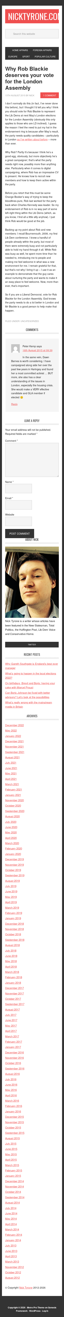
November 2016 (14, 1057)
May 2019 (11, 897)
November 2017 (14, 993)
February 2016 (13, 1106)
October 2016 (13, 1063)
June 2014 (11, 1213)
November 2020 (14, 800)
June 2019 (11, 891)
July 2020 (10, 822)
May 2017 (11, 1025)
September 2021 (14, 752)
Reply (14, 404)
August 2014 (12, 1202)
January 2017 (13, 1047)
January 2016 (13, 1111)
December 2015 (14, 1116)
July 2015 (10, 1143)
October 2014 (13, 1192)
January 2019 (13, 918)
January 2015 (13, 1175)
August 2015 (12, 1138)
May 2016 (11, 1090)
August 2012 (12, 1277)
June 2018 (11, 956)
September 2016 (14, 1068)
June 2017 (11, 1020)
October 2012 (13, 1272)
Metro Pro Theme (35, 1307)
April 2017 (11, 1031)
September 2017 (14, 1004)
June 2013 (11, 1251)
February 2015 (13, 1170)
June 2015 (11, 1149)
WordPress (35, 1310)
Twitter (32, 644)
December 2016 (14, 1052)
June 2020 (11, 827)
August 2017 (12, 1009)
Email (9, 498)
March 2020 (12, 843)
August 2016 (12, 1074)
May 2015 (11, 1154)
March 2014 (12, 1229)
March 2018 (12, 972)
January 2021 (13, 795)
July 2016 (10, 1079)
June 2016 (11, 1084)
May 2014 (11, 1218)
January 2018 (13, 982)
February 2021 (13, 789)
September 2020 (14, 811)
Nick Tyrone (26, 1287)
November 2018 (14, 929)
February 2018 (13, 977)
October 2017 (13, 999)
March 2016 (12, 1100)
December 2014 (14, 1181)
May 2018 (11, 961)
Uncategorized (30, 320)
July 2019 (10, 886)
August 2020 (12, 816)
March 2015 (12, 1165)
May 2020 (11, 832)
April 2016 (11, 1095)
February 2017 (13, 1041)
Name (9, 482)
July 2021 (10, 762)
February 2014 (13, 1234)
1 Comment (49, 95)
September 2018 (14, 940)
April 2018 (11, 966)
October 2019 (13, 870)
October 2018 (13, 934)
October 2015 (13, 1127)
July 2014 (10, 1208)
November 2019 (14, 864)
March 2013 (12, 1261)
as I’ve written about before (32, 139)
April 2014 (11, 1224)
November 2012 (14, 1267)
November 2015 (14, 1122)
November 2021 (14, 746)
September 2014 (14, 1197)
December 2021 (14, 741)
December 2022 (14, 725)
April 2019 (11, 902)
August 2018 (12, 945)
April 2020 (11, 838)
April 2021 (11, 779)
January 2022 (13, 736)
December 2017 (14, 988)
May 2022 (11, 730)
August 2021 (12, 757)
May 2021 (11, 773)
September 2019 (14, 875)
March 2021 (12, 784)
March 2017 (12, 1036)
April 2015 (11, 1159)
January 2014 (13, 1240)
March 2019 (12, 907)
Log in (45, 1310)
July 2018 (10, 950)
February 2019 (13, 913)
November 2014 (14, 1186)
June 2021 (11, 768)
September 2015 (14, 1133)
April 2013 (11, 1256)
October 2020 (13, 805)
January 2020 (13, 854)
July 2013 (10, 1245)
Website (9, 514)
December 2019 (14, 859)
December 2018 (14, 923)
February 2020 (13, 848)
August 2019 (12, 881)
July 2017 (10, 1015)
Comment (11, 440)
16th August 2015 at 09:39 (37, 350)
